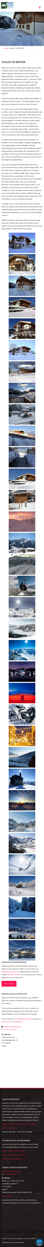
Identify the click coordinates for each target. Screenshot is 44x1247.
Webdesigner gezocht (8, 1242)
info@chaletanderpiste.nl (10, 972)
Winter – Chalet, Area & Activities (13, 1151)
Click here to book (14, 975)
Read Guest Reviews (9, 1128)
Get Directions (7, 1196)
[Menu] (39, 7)
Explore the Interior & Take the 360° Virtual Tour (19, 1124)
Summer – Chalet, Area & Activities (14, 1155)
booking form (18, 1022)
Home (5, 48)
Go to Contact (9, 984)
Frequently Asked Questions (12, 1159)
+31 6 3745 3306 (10, 1029)
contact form (6, 1022)
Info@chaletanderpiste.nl (23, 1019)
